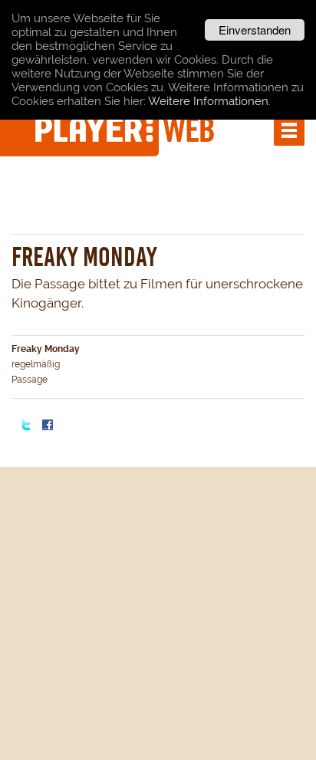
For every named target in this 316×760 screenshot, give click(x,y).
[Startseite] (126, 128)
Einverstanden (255, 29)
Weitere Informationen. (209, 101)
